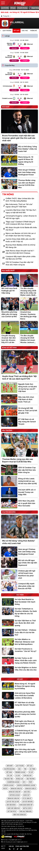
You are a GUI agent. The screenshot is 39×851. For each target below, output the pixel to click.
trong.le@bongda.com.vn (14, 839)
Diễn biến (14, 48)
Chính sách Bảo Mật (22, 846)
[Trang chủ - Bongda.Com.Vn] (19, 2)
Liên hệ (11, 846)
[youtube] (21, 849)
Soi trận (32, 769)
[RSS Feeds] (10, 849)
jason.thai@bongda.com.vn (20, 841)
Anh (19, 769)
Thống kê (24, 48)
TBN (25, 769)
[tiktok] (17, 849)
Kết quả (13, 8)
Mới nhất (10, 765)
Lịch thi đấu (4, 8)
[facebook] (14, 849)
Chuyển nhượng (22, 8)
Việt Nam (9, 772)
